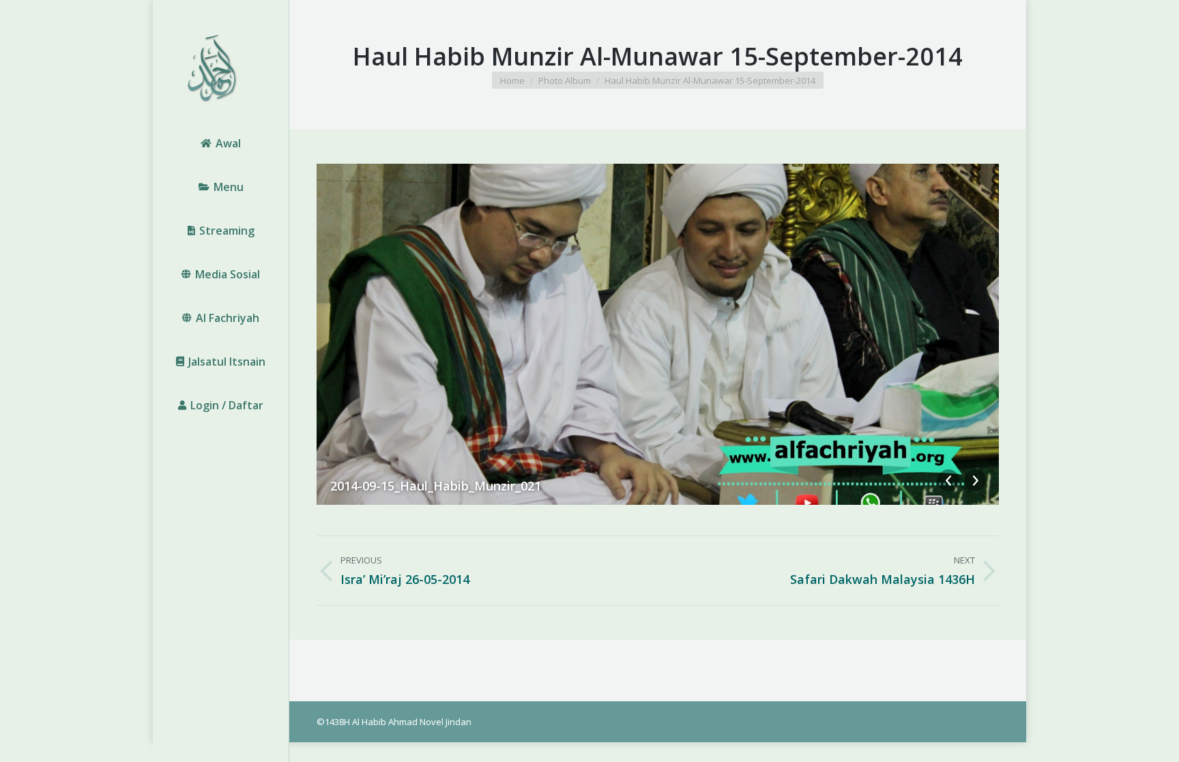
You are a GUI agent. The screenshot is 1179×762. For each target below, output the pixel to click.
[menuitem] (220, 143)
